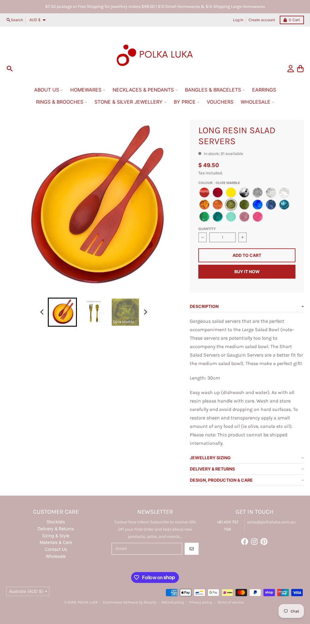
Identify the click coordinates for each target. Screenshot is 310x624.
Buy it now (247, 271)
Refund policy (173, 602)
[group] (62, 312)
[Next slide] (145, 312)
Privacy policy (200, 602)
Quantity (207, 229)
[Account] (290, 68)
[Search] (9, 68)
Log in (238, 20)
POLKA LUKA (88, 602)
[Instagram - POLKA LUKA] (254, 541)
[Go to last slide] (42, 312)
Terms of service (230, 602)
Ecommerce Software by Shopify (130, 602)
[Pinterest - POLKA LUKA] (264, 541)
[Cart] (300, 68)
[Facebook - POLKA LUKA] (244, 541)
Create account (262, 20)
